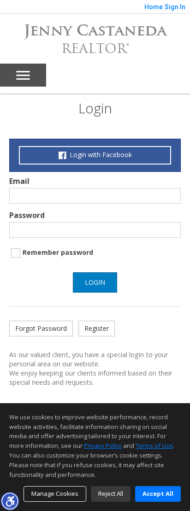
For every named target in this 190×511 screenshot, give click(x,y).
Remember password (58, 252)
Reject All (110, 493)
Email (19, 181)
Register (96, 328)
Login (95, 282)
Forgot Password (41, 328)
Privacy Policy (103, 445)
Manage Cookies (54, 493)
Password (27, 215)
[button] (9, 501)
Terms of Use (154, 445)
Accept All (157, 493)
